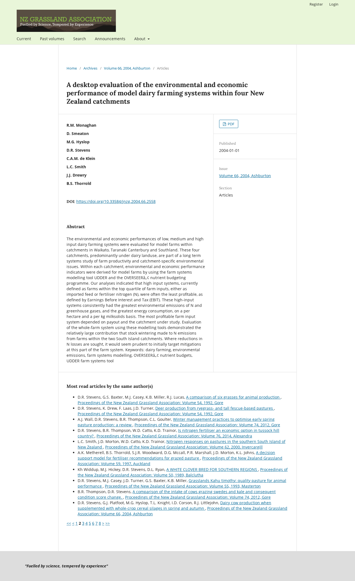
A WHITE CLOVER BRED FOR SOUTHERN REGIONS (212, 469)
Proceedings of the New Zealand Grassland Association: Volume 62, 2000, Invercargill (184, 447)
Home (72, 68)
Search (79, 38)
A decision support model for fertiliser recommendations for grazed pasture (176, 455)
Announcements (110, 38)
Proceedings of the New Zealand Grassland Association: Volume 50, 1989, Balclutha (183, 472)
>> (107, 523)
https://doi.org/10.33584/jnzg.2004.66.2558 (116, 201)
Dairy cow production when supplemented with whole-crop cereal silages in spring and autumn (174, 505)
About (140, 38)
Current (24, 38)
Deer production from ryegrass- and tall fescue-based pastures (214, 408)
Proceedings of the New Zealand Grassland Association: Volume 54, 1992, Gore (150, 402)
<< (69, 523)
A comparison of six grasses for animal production (233, 397)
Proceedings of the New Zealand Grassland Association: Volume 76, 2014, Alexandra (174, 436)
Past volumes (52, 38)
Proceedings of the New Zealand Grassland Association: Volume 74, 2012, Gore (207, 424)
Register (316, 4)
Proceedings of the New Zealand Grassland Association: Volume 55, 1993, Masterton (183, 486)
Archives (90, 68)
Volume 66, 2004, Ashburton (127, 68)
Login (333, 4)
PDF (230, 123)
